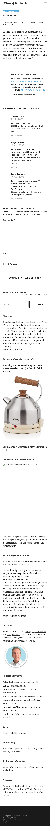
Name (5, 253)
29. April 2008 (17, 176)
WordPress (15, 818)
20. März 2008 (17, 145)
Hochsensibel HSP (31, 681)
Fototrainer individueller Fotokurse (27, 81)
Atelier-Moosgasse (12, 748)
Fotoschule (8, 767)
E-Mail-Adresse (10, 264)
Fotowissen (16, 751)
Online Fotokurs (35, 767)
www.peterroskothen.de (24, 94)
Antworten (17, 135)
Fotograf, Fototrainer (36, 631)
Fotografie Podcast (20, 536)
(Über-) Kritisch (15, 3)
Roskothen (8, 770)
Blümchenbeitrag (11, 11)
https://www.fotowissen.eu (33, 89)
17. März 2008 (16, 119)
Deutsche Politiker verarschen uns (26, 696)
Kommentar (9, 219)
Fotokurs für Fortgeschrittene (17, 786)
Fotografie (29, 640)
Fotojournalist (13, 634)
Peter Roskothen (27, 74)
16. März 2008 (8, 24)
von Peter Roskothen (13, 22)
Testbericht (31, 368)
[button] (4, 821)
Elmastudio (19, 820)
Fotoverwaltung (17, 789)
